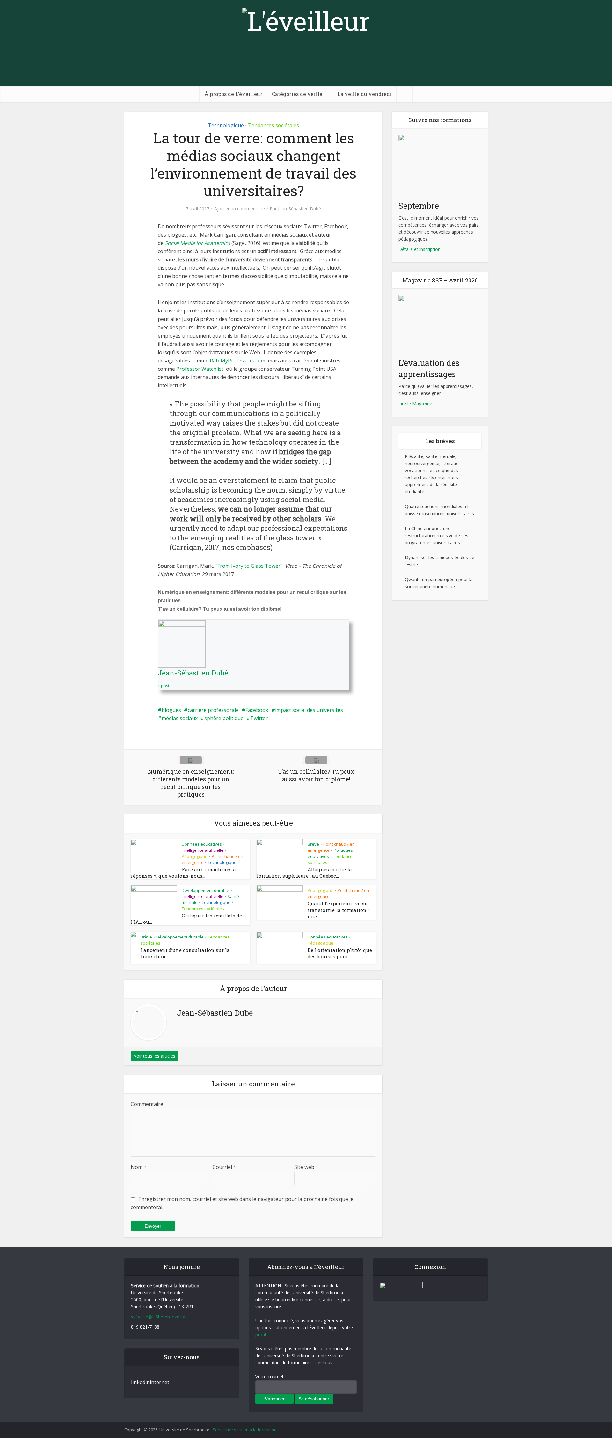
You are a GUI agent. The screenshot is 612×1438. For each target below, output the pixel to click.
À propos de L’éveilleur (233, 94)
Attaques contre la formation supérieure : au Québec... (304, 872)
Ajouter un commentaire (239, 209)
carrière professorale (213, 709)
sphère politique (224, 718)
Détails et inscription (419, 249)
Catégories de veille (297, 94)
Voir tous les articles (154, 1056)
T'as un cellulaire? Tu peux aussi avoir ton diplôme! (220, 609)
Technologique (226, 125)
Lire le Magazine (415, 403)
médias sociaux (180, 718)
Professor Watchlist (199, 368)
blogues (171, 709)
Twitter (259, 718)
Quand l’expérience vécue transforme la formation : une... (338, 910)
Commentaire (147, 1103)
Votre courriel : (270, 1377)
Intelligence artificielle (202, 850)
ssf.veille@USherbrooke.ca (158, 1317)
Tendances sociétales (273, 125)
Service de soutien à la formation (245, 1430)
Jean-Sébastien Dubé (299, 209)
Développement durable (205, 890)
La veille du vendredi (364, 94)
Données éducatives (202, 844)
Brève (313, 844)
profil (260, 1335)
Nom (139, 1167)
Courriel (224, 1167)
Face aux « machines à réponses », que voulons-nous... (183, 872)
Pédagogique (195, 856)
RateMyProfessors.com (237, 360)
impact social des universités (309, 709)
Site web (304, 1167)
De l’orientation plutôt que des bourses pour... (340, 953)
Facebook (256, 709)
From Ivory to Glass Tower (248, 565)
